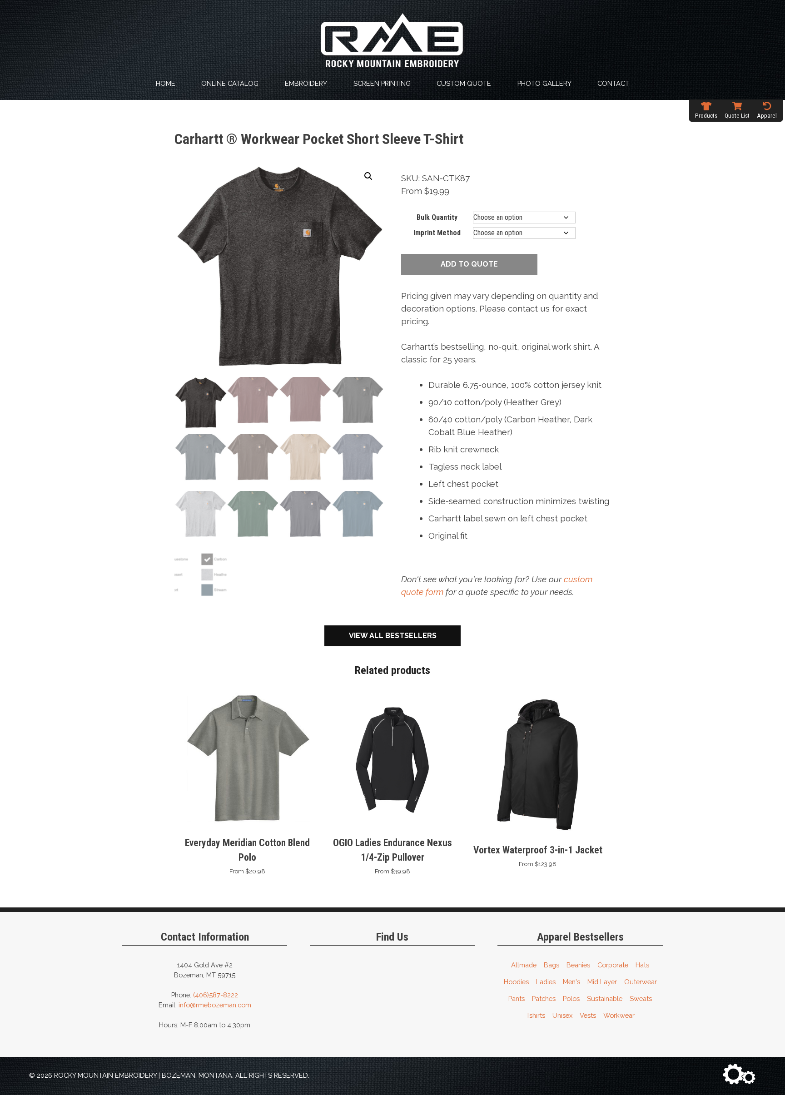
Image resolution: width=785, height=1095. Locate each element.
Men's (571, 982)
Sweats (641, 998)
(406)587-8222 (215, 995)
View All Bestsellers (393, 635)
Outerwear (640, 982)
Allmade (524, 965)
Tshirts (535, 1015)
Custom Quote (464, 83)
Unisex (562, 1015)
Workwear (619, 1015)
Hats (642, 965)
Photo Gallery (544, 83)
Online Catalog (229, 83)
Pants (516, 998)
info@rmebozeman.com (215, 1005)
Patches (544, 998)
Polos (571, 998)
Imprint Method (437, 232)
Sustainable (604, 998)
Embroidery (306, 83)
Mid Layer (602, 982)
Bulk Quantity (437, 217)
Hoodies (516, 982)
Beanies (578, 965)
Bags (551, 965)
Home (165, 83)
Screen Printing (382, 83)
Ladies (546, 982)
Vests (588, 1015)
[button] (368, 176)
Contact (613, 83)
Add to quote (469, 264)
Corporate (612, 965)
